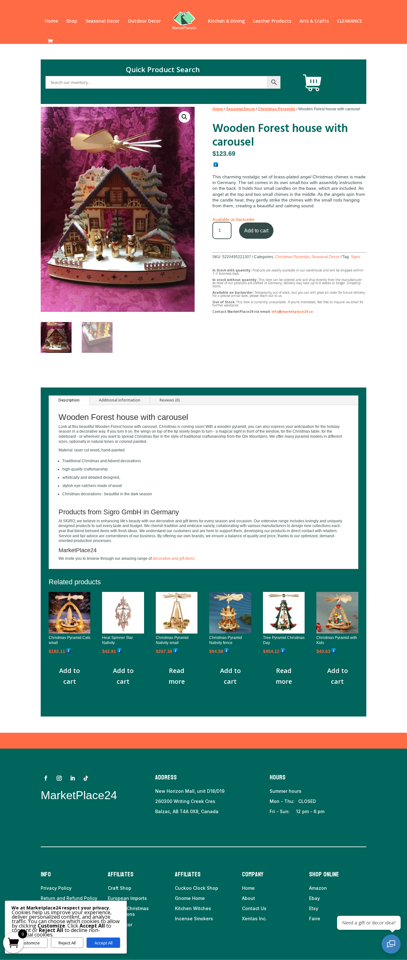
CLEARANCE (349, 21)
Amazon (318, 888)
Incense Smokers (194, 918)
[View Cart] (312, 83)
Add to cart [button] (69, 676)
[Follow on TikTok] (86, 778)
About (248, 898)
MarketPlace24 (79, 795)
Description (69, 400)
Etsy (313, 908)
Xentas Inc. (254, 918)
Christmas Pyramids (276, 109)
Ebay (314, 898)
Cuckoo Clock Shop (196, 888)
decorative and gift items (174, 558)
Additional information (119, 400)
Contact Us (254, 908)
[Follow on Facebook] (46, 778)
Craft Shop (119, 888)
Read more (177, 676)
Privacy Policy (56, 888)
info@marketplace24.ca (292, 311)
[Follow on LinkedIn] (72, 778)
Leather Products (272, 21)
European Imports (127, 898)
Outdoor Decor (144, 21)
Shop (71, 21)
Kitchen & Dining (226, 21)
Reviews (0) (170, 400)
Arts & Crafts (314, 21)
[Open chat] (391, 944)
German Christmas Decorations (128, 911)
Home (51, 21)
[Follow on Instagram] (59, 778)
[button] (184, 117)
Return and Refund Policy (69, 898)
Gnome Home (190, 898)
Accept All (103, 943)
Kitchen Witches (193, 908)
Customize (29, 943)
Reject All (67, 943)
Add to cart (256, 230)
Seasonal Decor (103, 21)
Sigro (355, 257)
